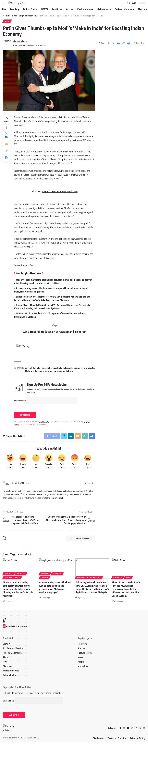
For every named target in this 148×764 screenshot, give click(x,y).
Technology (95, 577)
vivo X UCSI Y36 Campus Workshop (60, 191)
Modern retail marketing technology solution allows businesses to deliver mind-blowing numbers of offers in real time (18, 589)
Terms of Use (44, 421)
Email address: (20, 401)
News (7, 21)
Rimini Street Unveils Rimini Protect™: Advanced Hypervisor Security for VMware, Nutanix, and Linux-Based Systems (126, 589)
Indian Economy (72, 368)
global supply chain (55, 368)
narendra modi (60, 371)
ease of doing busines (35, 368)
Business (21, 573)
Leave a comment (82, 538)
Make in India (31, 371)
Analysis (9, 573)
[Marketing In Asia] (17, 3)
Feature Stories (12, 577)
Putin (70, 371)
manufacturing (45, 371)
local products (87, 368)
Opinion (44, 577)
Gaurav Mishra (20, 41)
